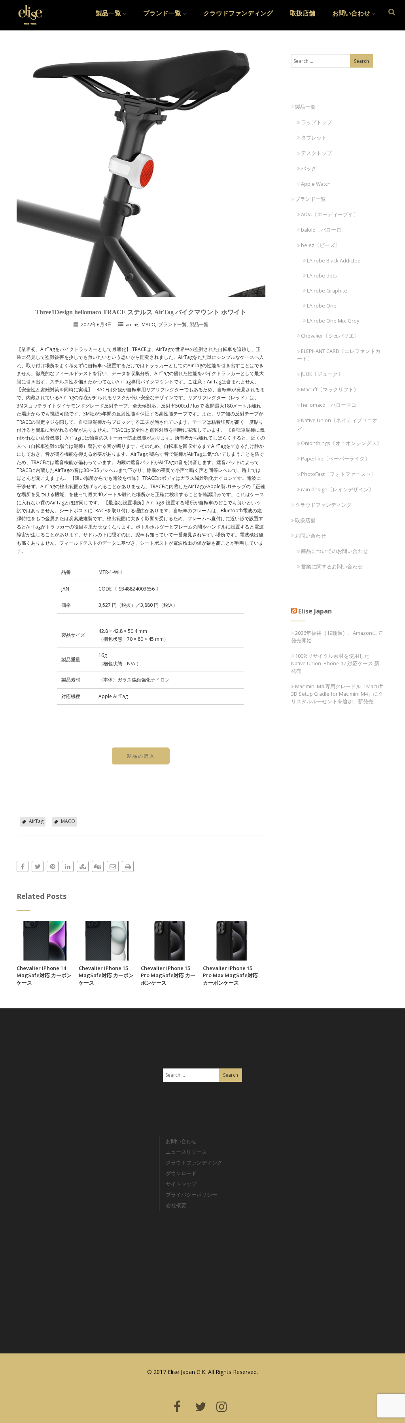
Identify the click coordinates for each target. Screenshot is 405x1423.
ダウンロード (181, 1173)
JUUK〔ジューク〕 (322, 373)
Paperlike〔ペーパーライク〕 (335, 458)
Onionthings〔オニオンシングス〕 (341, 443)
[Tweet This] (38, 866)
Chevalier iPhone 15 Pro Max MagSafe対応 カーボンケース (230, 975)
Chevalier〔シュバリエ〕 (330, 335)
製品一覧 (108, 13)
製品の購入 (141, 756)
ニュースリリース (186, 1151)
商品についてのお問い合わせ (334, 551)
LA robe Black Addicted (334, 260)
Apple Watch (316, 183)
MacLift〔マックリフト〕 (330, 389)
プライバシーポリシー (191, 1194)
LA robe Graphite (327, 290)
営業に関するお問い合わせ (332, 566)
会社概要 (176, 1205)
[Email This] (113, 866)
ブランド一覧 (162, 13)
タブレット (314, 137)
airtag (132, 324)
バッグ (308, 168)
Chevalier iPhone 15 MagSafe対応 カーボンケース (106, 975)
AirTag (36, 821)
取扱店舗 (302, 13)
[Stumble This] (83, 866)
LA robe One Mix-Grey (333, 320)
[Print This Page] (128, 866)
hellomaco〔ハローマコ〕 (331, 404)
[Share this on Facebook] (22, 866)
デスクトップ (316, 153)
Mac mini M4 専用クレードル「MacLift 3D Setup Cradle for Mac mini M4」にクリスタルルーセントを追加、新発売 (337, 694)
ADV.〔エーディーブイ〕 (329, 214)
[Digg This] (98, 866)
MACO (148, 324)
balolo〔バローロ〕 (323, 229)
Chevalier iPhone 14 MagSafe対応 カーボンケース (44, 975)
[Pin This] (53, 866)
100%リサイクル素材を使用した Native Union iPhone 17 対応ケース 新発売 (335, 663)
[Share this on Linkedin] (68, 866)
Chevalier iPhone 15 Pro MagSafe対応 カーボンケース (168, 975)
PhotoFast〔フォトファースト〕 (338, 473)
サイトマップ (181, 1183)
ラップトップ (316, 122)
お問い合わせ (351, 13)
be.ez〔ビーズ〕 (320, 245)
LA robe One (322, 305)
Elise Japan (27, 10)
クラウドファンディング (238, 13)
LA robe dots (322, 275)
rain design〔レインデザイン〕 (337, 489)
